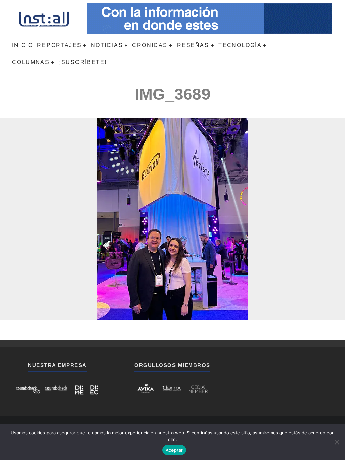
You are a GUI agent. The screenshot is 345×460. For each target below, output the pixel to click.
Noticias (107, 45)
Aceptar (174, 450)
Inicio (22, 45)
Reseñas (193, 45)
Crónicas (149, 45)
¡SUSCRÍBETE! (83, 62)
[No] (336, 442)
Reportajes (59, 45)
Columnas (31, 62)
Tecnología (240, 45)
